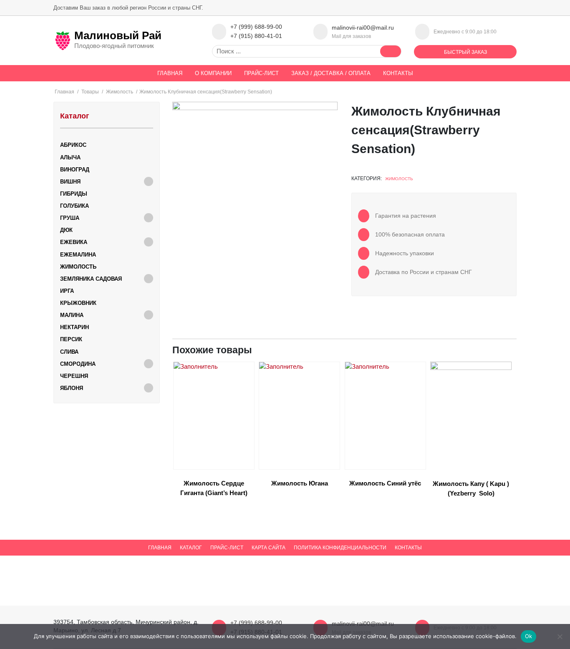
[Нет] (559, 636)
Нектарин (74, 327)
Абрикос (73, 145)
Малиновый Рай (117, 35)
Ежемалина (78, 255)
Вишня (70, 182)
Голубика (74, 206)
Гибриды (73, 194)
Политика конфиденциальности (340, 548)
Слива (69, 352)
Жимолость (399, 178)
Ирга (67, 291)
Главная (169, 73)
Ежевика (73, 242)
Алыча (70, 157)
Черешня (74, 376)
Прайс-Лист (261, 73)
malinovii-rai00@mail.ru (363, 28)
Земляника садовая (91, 279)
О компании (213, 73)
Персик (71, 339)
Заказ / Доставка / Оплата (331, 73)
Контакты (398, 73)
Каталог (191, 548)
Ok (528, 636)
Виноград (74, 169)
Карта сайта (268, 548)
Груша (69, 218)
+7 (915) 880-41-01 (256, 36)
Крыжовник (78, 303)
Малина (71, 315)
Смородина (78, 364)
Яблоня (71, 388)
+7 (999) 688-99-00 (256, 27)
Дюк (66, 230)
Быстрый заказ (465, 52)
